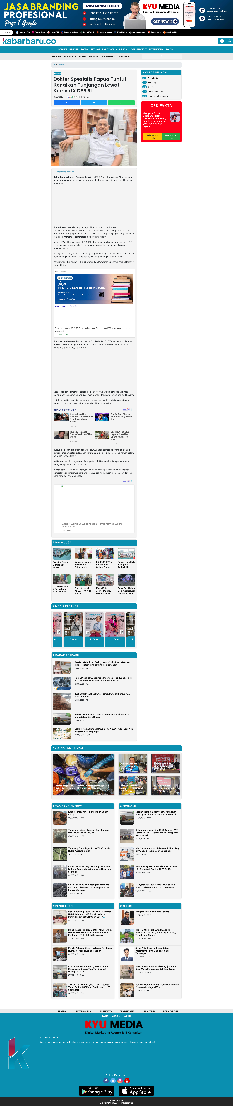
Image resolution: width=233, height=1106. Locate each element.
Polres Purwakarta (156, 91)
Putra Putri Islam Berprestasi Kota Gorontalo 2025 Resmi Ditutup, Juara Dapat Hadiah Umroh (126, 594)
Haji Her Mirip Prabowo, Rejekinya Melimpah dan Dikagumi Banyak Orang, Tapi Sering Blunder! (155, 932)
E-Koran (73, 639)
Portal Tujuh (88, 32)
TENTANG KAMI (127, 1011)
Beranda (62, 49)
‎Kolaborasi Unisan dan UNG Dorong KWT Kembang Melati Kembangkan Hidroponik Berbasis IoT (156, 832)
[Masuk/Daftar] (222, 41)
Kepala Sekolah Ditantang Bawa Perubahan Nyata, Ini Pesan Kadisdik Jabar (90, 949)
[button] (229, 41)
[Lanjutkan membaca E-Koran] (73, 624)
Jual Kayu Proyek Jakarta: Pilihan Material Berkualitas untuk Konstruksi (102, 695)
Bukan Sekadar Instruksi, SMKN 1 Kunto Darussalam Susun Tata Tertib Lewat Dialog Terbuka (88, 969)
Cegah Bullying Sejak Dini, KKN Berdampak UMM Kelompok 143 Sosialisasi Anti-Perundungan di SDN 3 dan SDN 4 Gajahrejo (90, 915)
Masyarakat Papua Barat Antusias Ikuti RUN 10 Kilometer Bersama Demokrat (155, 886)
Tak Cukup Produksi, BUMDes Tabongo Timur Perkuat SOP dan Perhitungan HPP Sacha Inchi (89, 987)
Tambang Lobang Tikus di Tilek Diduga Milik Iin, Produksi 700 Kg (88, 831)
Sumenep (152, 82)
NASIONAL (74, 49)
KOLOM (169, 49)
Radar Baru (156, 32)
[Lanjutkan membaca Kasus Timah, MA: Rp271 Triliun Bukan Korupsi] (60, 818)
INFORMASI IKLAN (84, 1011)
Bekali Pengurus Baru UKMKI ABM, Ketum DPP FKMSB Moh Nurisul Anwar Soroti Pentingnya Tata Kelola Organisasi (90, 932)
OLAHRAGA (121, 49)
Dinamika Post (139, 32)
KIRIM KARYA (106, 1011)
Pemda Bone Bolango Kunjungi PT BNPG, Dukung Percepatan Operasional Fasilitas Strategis (89, 869)
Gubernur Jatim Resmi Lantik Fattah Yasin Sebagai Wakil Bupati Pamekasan (83, 568)
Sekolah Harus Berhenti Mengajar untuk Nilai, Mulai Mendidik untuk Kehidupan (156, 967)
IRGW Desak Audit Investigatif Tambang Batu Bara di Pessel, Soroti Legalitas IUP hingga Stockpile (88, 887)
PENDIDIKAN (124, 56)
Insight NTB (24, 32)
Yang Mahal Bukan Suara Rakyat (152, 911)
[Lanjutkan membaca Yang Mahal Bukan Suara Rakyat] (127, 917)
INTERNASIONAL (156, 49)
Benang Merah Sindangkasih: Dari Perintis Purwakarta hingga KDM (157, 986)
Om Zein (151, 87)
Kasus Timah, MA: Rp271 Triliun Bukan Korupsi (88, 813)
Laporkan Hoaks (153, 136)
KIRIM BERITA (149, 1011)
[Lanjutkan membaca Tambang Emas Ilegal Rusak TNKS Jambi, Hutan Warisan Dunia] (60, 854)
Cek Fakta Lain (171, 136)
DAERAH (85, 49)
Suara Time (40, 32)
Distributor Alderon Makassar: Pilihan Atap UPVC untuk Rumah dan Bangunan (157, 849)
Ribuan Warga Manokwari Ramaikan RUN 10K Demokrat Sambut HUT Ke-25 (156, 867)
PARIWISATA (108, 49)
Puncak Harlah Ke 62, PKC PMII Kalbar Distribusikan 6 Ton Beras (83, 593)
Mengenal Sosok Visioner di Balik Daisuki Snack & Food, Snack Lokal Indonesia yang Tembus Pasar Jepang (154, 120)
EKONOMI (95, 49)
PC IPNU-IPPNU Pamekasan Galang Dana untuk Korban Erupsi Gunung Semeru (104, 568)
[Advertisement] (94, 206)
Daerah (57, 73)
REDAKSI (62, 1011)
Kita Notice (122, 32)
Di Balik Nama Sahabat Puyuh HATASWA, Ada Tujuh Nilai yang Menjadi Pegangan (104, 730)
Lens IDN (55, 32)
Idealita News (106, 32)
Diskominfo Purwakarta (158, 96)
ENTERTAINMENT (139, 49)
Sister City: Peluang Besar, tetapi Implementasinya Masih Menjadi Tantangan (152, 951)
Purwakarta (153, 78)
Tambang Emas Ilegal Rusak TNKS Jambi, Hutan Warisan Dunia (89, 849)
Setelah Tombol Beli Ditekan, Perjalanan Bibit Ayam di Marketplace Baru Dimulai (102, 715)
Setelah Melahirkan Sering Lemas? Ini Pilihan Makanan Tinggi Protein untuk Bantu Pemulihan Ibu (102, 663)
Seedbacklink (172, 32)
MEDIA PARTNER (171, 1011)
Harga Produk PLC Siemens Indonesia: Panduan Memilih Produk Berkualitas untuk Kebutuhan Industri (103, 679)
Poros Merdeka (71, 32)
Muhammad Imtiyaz (64, 171)
